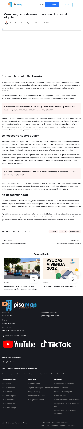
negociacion (74, 231)
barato (63, 231)
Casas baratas (7, 391)
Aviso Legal (46, 422)
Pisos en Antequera (9, 395)
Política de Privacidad (50, 425)
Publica (53, 4)
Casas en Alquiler (8, 400)
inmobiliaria (66, 214)
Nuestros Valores (34, 384)
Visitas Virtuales (21, 374)
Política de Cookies (59, 422)
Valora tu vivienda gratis (63, 391)
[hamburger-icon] (4, 4)
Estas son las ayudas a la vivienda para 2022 (60, 286)
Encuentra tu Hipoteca (36, 395)
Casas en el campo (9, 407)
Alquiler (29, 23)
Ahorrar (23, 23)
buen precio (74, 82)
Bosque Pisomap (63, 374)
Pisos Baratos (6, 384)
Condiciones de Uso (67, 425)
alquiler (53, 231)
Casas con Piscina (8, 403)
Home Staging (7, 374)
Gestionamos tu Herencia (64, 384)
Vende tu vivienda (61, 388)
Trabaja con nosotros (36, 400)
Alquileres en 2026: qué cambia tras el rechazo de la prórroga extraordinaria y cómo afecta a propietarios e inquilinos (20, 289)
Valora (66, 4)
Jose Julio (13, 23)
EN (40, 4)
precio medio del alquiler (39, 155)
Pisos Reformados (8, 388)
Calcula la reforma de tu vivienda (67, 400)
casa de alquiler (62, 82)
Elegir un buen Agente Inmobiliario (42, 374)
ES (43, 4)
